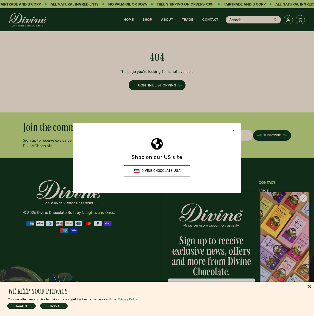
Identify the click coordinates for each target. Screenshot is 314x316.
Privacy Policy (128, 299)
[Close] (309, 286)
